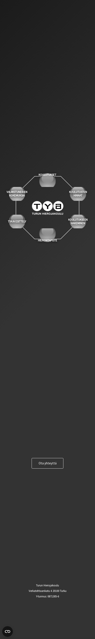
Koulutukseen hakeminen (78, 221)
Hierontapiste (47, 240)
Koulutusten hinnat (78, 193)
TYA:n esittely (17, 221)
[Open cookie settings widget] (7, 631)
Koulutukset (47, 175)
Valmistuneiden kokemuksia (17, 193)
